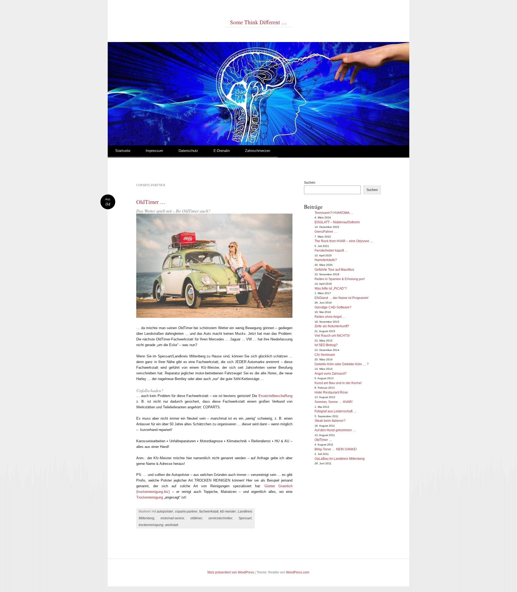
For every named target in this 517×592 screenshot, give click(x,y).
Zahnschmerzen (257, 151)
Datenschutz (188, 151)
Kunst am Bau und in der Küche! (338, 383)
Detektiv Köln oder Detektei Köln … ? (342, 364)
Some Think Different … (258, 22)
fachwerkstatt (208, 511)
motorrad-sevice (172, 518)
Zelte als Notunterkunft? (332, 326)
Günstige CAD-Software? (333, 307)
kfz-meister (228, 511)
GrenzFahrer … (326, 232)
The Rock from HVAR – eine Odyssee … (344, 241)
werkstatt (171, 525)
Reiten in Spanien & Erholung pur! (340, 279)
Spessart (245, 518)
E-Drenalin (222, 151)
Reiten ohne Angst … (330, 317)
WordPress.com (297, 572)
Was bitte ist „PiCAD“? (331, 288)
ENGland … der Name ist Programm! (341, 298)
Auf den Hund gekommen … (335, 430)
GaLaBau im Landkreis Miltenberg (340, 459)
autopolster (165, 511)
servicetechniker (220, 518)
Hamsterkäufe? (326, 260)
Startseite (122, 151)
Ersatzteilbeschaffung (275, 396)
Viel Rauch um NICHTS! (332, 335)
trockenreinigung (151, 525)
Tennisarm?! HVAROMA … (334, 213)
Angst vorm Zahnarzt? (331, 373)
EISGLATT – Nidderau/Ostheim (337, 222)
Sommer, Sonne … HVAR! (333, 402)
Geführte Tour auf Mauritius (334, 269)
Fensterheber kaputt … (331, 250)
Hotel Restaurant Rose (331, 392)
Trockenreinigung (149, 497)
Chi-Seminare (325, 355)
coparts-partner (186, 511)
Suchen (309, 182)
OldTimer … (151, 202)
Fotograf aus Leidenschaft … (336, 411)
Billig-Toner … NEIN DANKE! (336, 449)
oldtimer (196, 518)
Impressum (154, 151)
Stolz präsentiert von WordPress (230, 572)
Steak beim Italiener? (330, 421)
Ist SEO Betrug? (326, 345)
